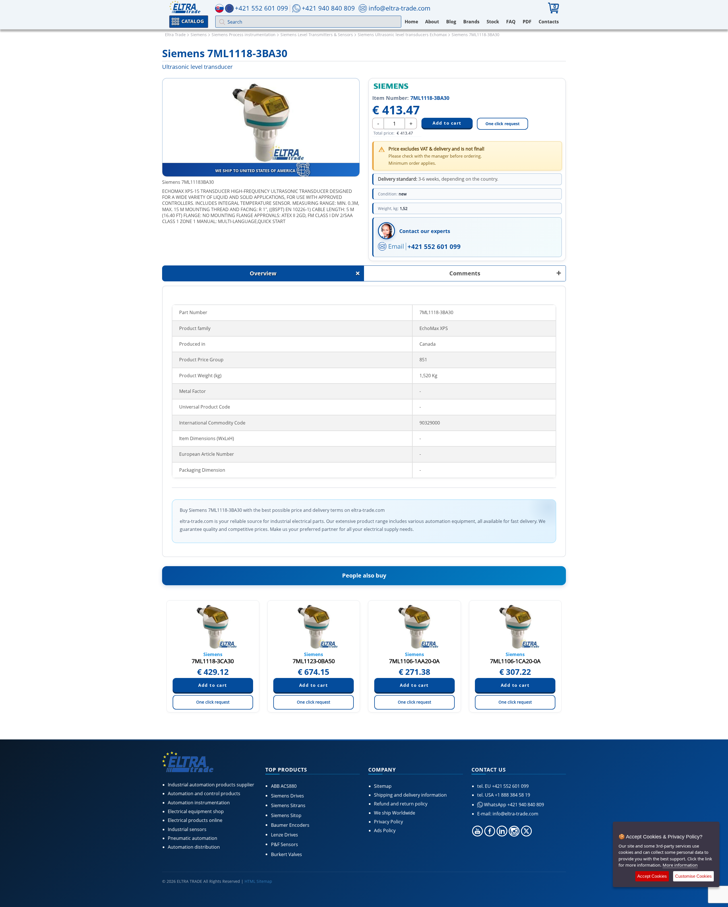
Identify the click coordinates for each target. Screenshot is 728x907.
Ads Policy (385, 830)
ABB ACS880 (284, 786)
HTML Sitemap (258, 881)
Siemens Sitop (286, 815)
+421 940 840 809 (328, 8)
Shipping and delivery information (410, 795)
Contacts (549, 21)
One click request (502, 123)
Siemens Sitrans (288, 805)
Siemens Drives (287, 796)
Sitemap (383, 786)
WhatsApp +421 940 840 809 (513, 804)
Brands (471, 21)
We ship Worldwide (394, 813)
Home (411, 21)
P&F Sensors (284, 844)
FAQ (511, 21)
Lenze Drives (284, 835)
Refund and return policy (400, 804)
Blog (451, 21)
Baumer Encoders (290, 825)
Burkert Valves (286, 854)
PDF (527, 21)
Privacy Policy (388, 822)
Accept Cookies (652, 876)
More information (680, 865)
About (432, 21)
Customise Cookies (693, 876)
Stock (493, 21)
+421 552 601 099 (434, 246)
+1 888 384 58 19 (512, 795)
